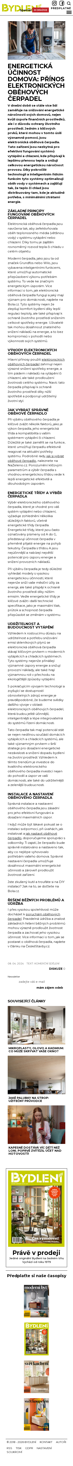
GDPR (29, 1448)
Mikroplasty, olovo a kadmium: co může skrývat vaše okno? (36, 1049)
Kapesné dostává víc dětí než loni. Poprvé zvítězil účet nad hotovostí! (35, 1151)
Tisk (18, 1448)
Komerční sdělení (46, 963)
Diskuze (57, 969)
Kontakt (46, 1442)
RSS (9, 1448)
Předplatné (61, 8)
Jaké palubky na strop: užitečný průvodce (29, 1099)
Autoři (61, 1442)
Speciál (25, 10)
